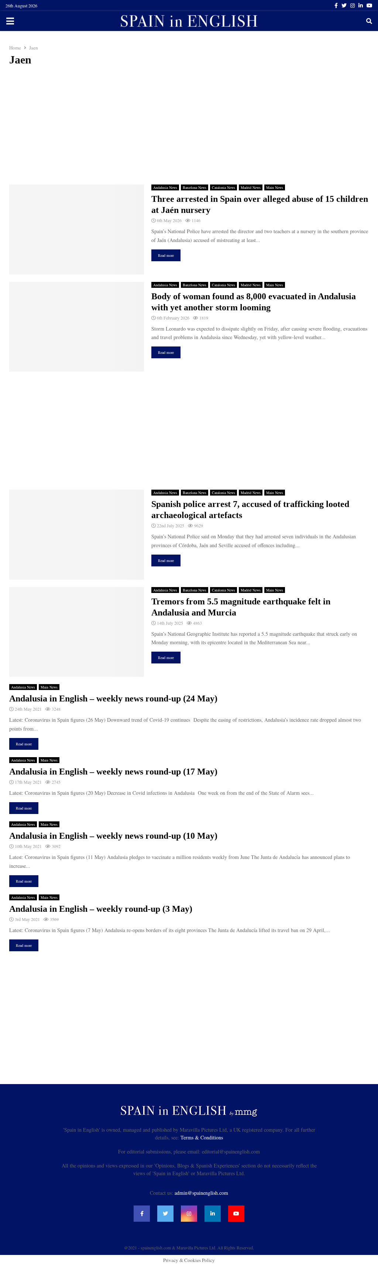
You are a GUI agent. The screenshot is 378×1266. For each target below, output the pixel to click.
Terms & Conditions (202, 1137)
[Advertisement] (189, 125)
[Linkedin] (213, 1213)
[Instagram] (189, 1213)
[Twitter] (165, 1213)
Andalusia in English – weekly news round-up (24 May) (113, 698)
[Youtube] (236, 1213)
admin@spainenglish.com (201, 1192)
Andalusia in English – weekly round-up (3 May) (100, 909)
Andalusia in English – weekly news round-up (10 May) (113, 836)
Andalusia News (165, 187)
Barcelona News (194, 187)
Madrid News (251, 187)
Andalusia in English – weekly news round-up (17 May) (113, 771)
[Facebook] (142, 1213)
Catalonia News (223, 187)
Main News (274, 187)
